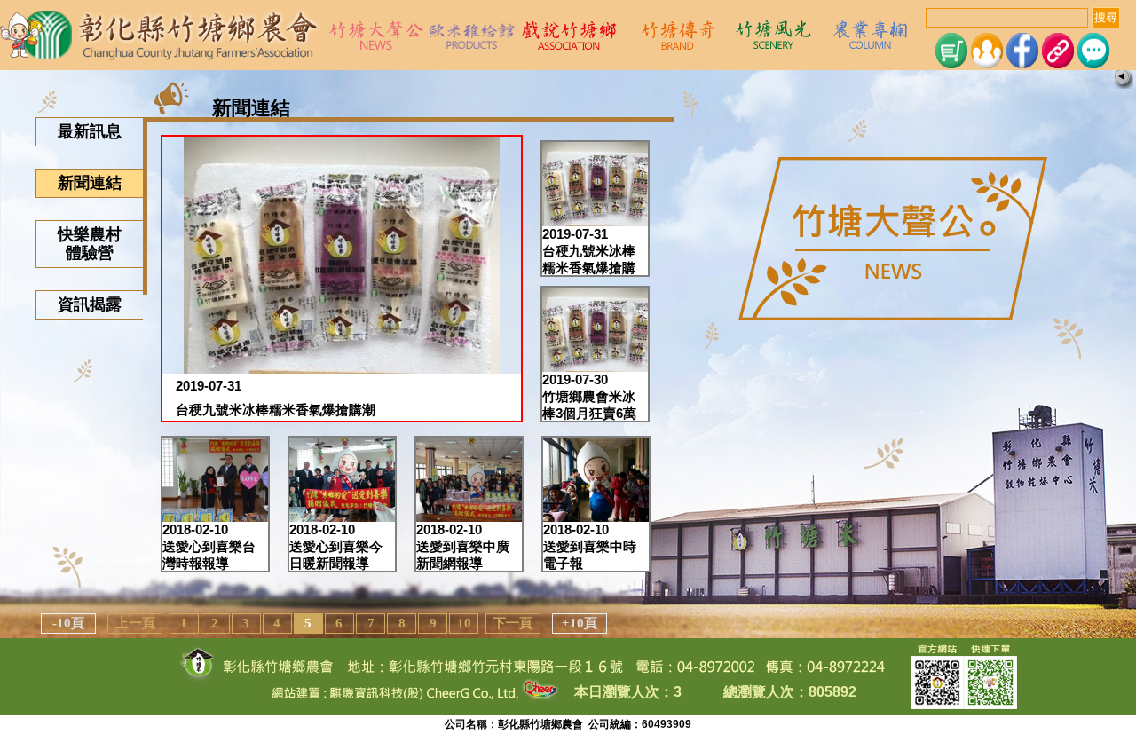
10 (464, 623)
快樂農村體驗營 (90, 243)
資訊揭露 (90, 304)
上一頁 (135, 623)
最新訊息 (90, 131)
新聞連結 (90, 183)
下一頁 (512, 623)
